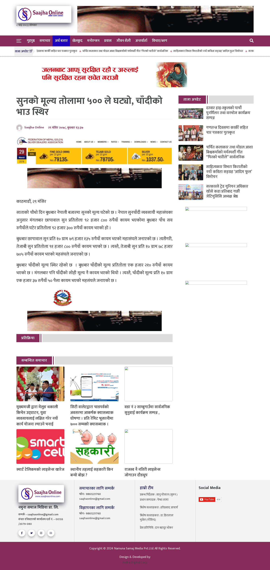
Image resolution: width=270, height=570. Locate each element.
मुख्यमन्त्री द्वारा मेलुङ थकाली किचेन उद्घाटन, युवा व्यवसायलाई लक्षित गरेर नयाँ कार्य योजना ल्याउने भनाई (37, 415)
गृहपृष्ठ (31, 41)
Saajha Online (34, 127)
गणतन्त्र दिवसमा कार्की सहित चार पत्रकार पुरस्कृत (39, 51)
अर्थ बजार (61, 41)
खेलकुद (77, 41)
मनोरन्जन (93, 41)
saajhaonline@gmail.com (94, 498)
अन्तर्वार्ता (141, 41)
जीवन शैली (123, 41)
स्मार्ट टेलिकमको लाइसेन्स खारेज (40, 470)
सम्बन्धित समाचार (34, 360)
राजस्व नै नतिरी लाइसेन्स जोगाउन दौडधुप (142, 472)
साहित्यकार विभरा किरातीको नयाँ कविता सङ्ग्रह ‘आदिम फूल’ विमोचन (195, 51)
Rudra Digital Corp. (135, 562)
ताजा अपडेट (192, 99)
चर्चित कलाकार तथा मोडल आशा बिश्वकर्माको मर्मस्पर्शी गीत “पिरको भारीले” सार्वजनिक (112, 51)
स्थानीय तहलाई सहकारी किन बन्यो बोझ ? (91, 472)
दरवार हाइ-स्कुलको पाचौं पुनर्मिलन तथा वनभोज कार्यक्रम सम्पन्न (228, 113)
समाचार (45, 41)
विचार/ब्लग (159, 41)
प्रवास (108, 41)
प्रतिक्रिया (28, 338)
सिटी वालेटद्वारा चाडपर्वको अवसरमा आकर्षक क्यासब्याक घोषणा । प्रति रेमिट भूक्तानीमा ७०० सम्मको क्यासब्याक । (91, 415)
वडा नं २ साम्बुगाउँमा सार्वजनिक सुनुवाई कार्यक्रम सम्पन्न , (147, 410)
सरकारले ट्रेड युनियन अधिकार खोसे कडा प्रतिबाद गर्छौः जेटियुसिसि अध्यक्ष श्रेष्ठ (227, 191)
